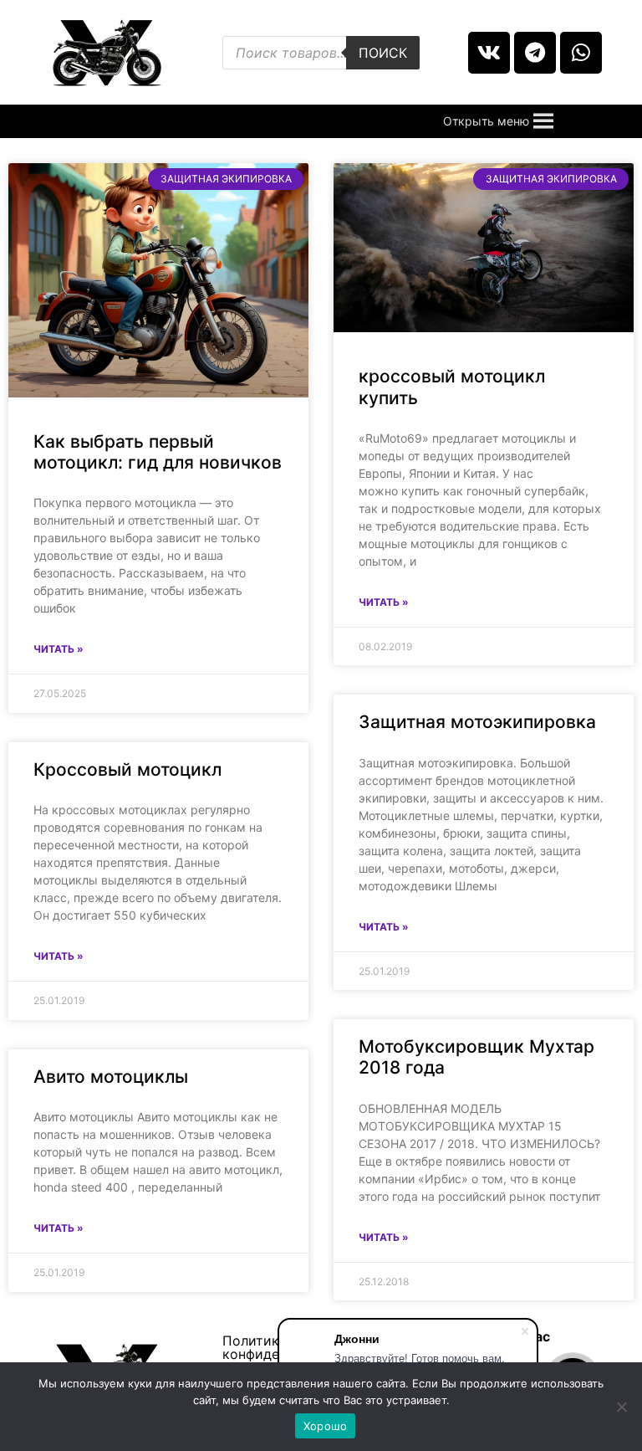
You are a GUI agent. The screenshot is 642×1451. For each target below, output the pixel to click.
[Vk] (489, 53)
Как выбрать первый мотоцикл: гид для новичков (157, 452)
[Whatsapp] (581, 53)
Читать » (58, 649)
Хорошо (325, 1426)
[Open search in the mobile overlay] (321, 52)
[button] (486, 121)
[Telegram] (535, 53)
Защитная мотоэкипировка (477, 721)
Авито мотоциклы (110, 1076)
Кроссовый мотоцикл (127, 769)
